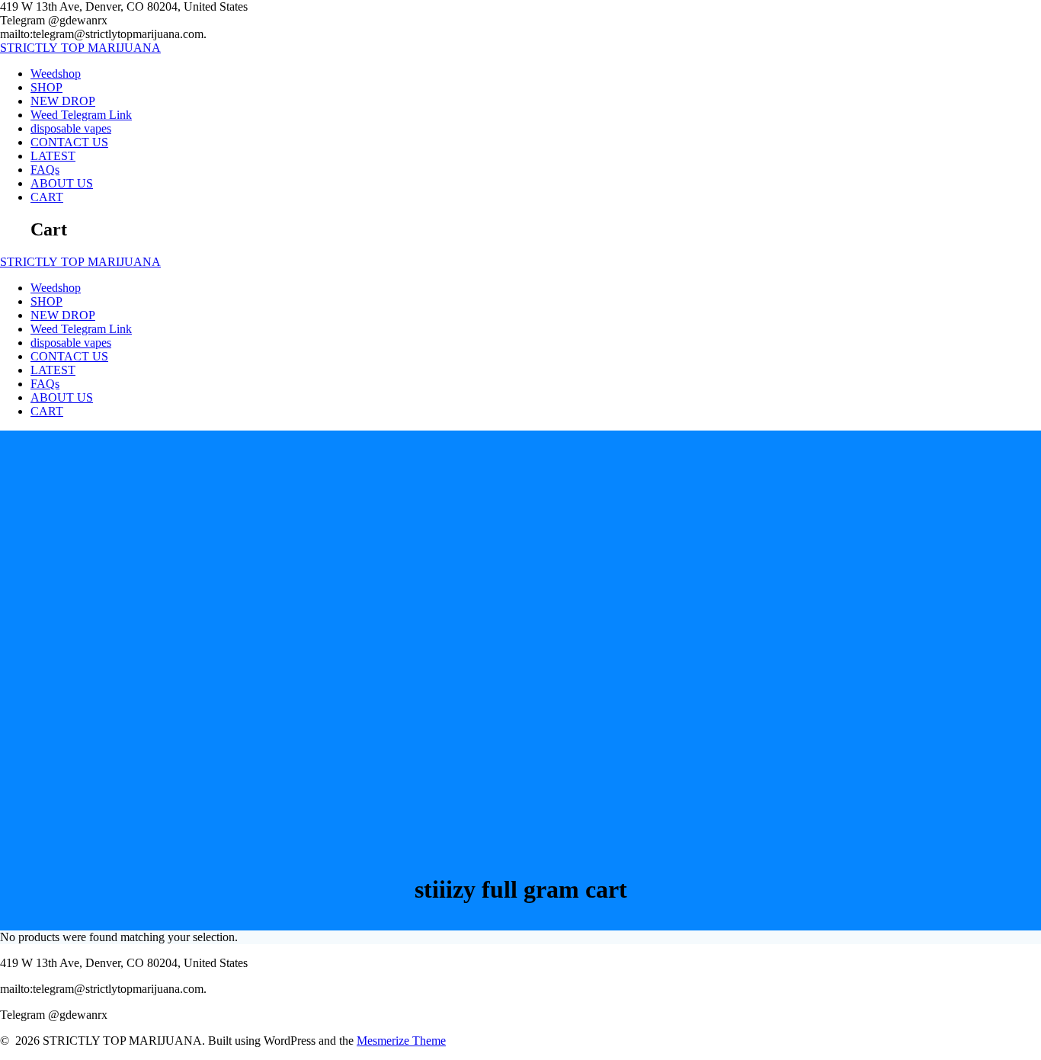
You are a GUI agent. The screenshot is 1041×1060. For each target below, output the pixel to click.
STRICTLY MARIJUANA (80, 47)
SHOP (46, 87)
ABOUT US (61, 183)
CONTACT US (69, 142)
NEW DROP (62, 100)
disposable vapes (70, 128)
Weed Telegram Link (81, 114)
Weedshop (55, 73)
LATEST (52, 155)
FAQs (44, 169)
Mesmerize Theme (401, 1040)
